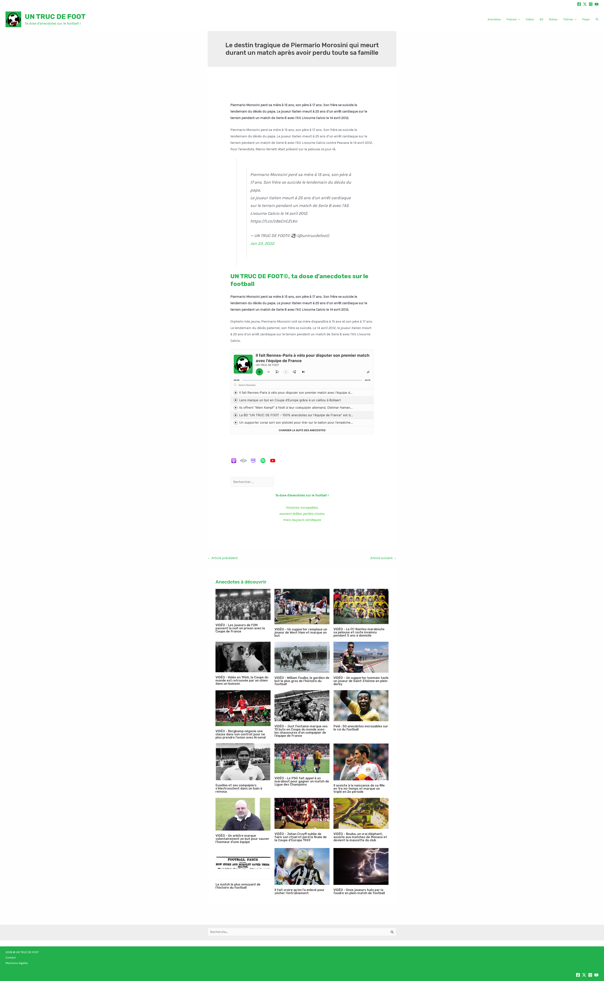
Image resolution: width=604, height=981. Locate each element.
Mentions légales (17, 963)
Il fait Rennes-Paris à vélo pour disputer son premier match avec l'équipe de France (301, 393)
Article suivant (383, 558)
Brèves (553, 19)
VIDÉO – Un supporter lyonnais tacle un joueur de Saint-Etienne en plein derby (361, 681)
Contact (11, 957)
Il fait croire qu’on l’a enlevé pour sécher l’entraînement (299, 891)
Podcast (511, 19)
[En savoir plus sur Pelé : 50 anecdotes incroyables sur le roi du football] (361, 705)
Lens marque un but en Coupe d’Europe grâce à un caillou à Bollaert (290, 400)
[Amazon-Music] (255, 460)
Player (586, 19)
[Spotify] (264, 460)
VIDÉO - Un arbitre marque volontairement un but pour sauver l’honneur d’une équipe (242, 839)
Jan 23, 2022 (262, 243)
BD (541, 19)
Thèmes (568, 19)
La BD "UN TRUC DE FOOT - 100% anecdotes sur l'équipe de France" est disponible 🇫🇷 (304, 415)
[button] (518, 19)
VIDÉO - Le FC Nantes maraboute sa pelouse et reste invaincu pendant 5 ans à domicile (359, 632)
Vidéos (530, 19)
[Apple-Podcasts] (235, 460)
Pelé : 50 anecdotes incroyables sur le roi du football (360, 727)
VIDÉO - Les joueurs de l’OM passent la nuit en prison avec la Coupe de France (240, 628)
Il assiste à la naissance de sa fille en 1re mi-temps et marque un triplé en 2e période (359, 789)
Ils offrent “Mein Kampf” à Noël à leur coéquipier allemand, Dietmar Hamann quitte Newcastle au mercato (317, 407)
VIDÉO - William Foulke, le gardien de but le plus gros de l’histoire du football (301, 681)
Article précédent (222, 558)
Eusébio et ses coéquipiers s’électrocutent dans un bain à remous (238, 788)
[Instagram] (591, 4)
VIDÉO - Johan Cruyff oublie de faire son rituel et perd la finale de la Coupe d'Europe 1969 (300, 837)
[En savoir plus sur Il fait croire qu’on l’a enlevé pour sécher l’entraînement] (302, 866)
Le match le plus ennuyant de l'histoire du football (237, 885)
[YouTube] (596, 4)
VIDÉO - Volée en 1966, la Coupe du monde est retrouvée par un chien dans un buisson (241, 680)
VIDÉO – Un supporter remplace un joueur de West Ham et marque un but (300, 632)
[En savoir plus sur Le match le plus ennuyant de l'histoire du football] (243, 863)
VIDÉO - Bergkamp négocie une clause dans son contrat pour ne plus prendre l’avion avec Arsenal (240, 734)
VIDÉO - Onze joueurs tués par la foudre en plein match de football (359, 891)
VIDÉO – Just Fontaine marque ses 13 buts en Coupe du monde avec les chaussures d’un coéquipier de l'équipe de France (301, 731)
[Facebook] (579, 4)
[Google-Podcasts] (245, 460)
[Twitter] (585, 4)
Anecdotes (494, 19)
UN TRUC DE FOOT (55, 16)
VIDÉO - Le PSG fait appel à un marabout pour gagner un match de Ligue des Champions (301, 781)
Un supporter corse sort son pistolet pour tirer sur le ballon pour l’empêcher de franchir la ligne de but (315, 422)
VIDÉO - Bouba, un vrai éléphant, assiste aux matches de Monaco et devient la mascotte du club (360, 837)
